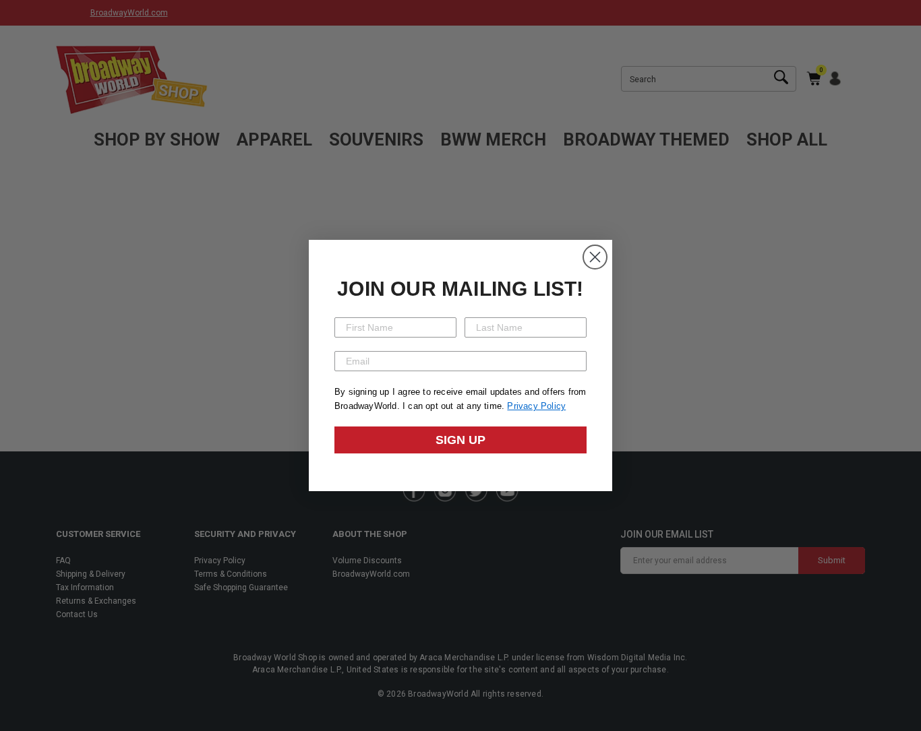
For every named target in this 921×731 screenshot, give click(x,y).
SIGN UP (460, 440)
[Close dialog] (595, 257)
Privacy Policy (536, 406)
